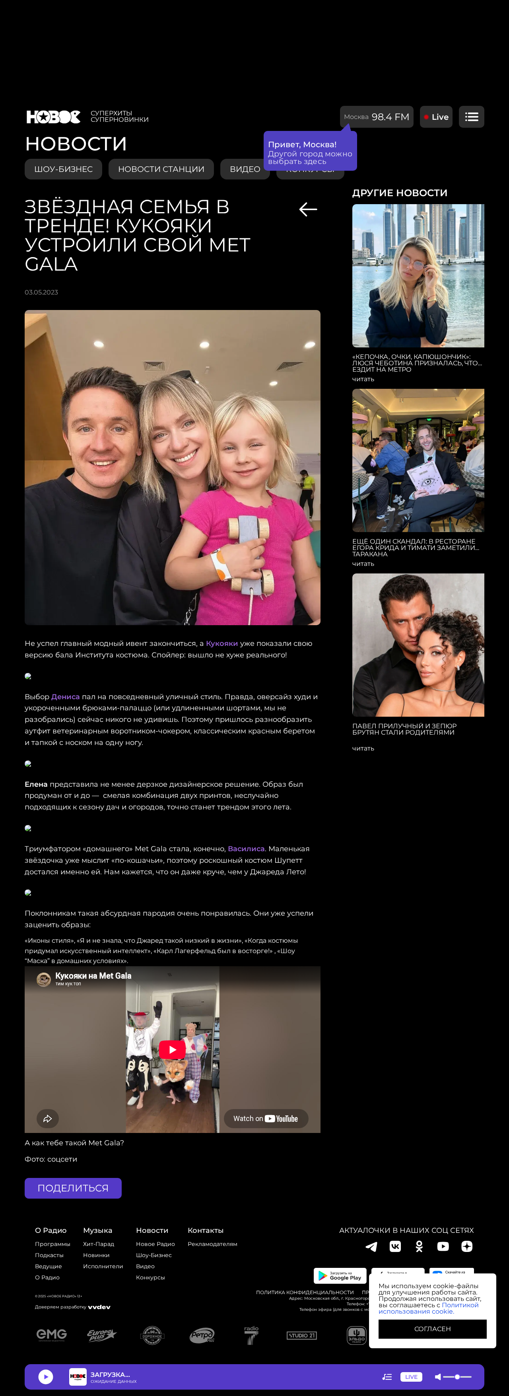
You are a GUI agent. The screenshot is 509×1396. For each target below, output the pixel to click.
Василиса (246, 848)
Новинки (96, 1255)
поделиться (73, 1188)
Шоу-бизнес (63, 169)
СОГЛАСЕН (432, 1329)
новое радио (155, 1244)
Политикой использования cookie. (429, 1308)
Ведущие (48, 1266)
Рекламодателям (212, 1244)
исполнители (103, 1266)
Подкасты (49, 1255)
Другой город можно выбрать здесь (310, 157)
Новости (152, 1230)
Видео (145, 1266)
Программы (52, 1244)
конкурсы (150, 1277)
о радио (51, 1230)
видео (245, 169)
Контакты (206, 1230)
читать (363, 379)
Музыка (98, 1230)
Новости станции (161, 169)
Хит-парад (98, 1244)
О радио (47, 1277)
